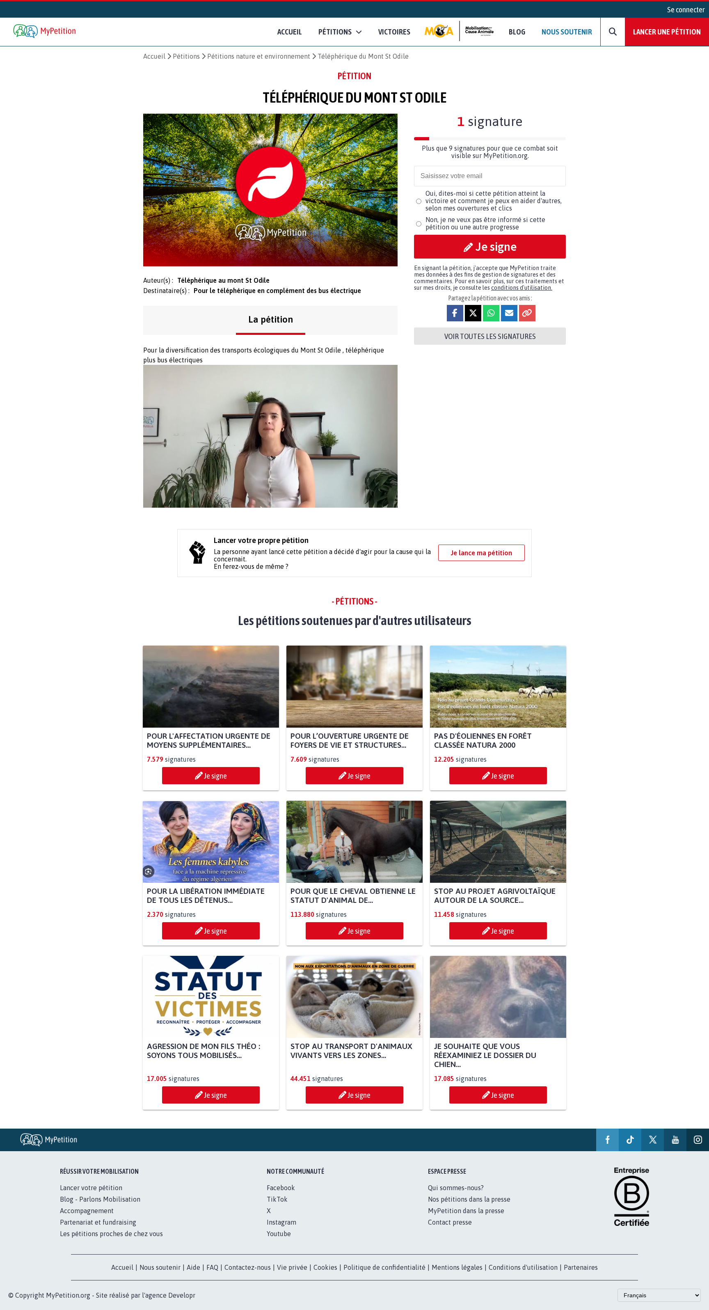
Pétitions (186, 56)
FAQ (212, 1267)
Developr (181, 1295)
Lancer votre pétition (91, 1187)
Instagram (281, 1222)
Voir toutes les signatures (490, 336)
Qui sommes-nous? (456, 1187)
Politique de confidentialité (384, 1267)
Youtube (279, 1233)
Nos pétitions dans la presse (469, 1199)
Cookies (325, 1267)
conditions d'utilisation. (521, 287)
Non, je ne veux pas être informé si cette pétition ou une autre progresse (485, 223)
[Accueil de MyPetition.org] (45, 32)
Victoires (394, 31)
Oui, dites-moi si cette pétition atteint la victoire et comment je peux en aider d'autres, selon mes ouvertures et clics (493, 201)
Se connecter (686, 9)
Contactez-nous (247, 1267)
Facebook (281, 1187)
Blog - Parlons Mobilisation (100, 1199)
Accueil (289, 31)
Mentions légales (457, 1267)
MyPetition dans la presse (466, 1210)
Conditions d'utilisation (523, 1267)
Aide (193, 1267)
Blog (517, 31)
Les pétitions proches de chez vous (111, 1233)
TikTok (277, 1199)
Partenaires (581, 1267)
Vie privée (292, 1267)
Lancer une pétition (667, 31)
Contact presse (450, 1222)
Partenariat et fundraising (98, 1222)
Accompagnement (87, 1210)
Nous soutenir (567, 31)
